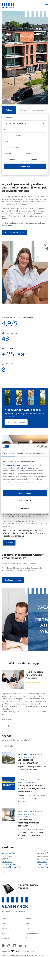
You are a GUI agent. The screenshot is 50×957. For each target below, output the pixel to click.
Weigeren (25, 508)
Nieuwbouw (7, 928)
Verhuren (5, 938)
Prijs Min (7, 153)
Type (6, 141)
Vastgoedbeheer (32, 933)
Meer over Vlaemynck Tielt (11, 867)
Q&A (27, 928)
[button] (4, 726)
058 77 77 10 (42, 862)
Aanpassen (23, 501)
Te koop (9, 110)
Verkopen (5, 933)
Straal (6, 130)
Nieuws (29, 918)
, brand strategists (15, 955)
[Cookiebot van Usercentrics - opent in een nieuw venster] (37, 446)
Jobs (28, 923)
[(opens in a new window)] (3, 945)
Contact (29, 938)
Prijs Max (29, 153)
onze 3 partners (14, 465)
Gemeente (8, 118)
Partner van (6, 951)
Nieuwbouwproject (39, 110)
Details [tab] (20, 453)
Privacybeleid (27, 951)
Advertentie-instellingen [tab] (36, 453)
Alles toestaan (25, 493)
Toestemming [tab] (8, 453)
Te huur (23, 110)
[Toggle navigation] (46, 5)
